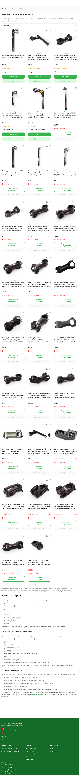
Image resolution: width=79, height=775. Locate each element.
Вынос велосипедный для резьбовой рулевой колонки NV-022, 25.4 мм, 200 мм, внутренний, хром (65, 173)
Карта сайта (16, 737)
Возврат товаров (31, 754)
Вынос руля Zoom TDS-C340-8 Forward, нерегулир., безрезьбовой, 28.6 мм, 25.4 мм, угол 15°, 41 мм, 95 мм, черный (64, 395)
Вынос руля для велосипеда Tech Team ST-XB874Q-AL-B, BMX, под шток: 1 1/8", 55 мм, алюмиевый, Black (13, 507)
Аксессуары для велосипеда (10, 751)
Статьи (52, 757)
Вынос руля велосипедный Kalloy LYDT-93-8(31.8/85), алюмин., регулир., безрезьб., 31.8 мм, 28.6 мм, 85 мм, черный (39, 395)
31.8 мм (15, 18)
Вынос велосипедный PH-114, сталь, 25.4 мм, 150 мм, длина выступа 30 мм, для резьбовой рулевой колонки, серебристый (12, 115)
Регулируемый (12, 21)
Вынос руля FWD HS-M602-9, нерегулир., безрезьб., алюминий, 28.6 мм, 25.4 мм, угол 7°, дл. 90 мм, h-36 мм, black (13, 395)
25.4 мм (9, 18)
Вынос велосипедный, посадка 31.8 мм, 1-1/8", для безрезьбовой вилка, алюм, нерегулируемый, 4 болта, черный (65, 57)
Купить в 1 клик (13, 81)
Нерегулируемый (67, 18)
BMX (45, 18)
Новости (52, 751)
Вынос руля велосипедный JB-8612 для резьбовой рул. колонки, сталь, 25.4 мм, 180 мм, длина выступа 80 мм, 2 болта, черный (39, 451)
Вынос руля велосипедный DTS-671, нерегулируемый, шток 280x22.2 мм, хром (12, 173)
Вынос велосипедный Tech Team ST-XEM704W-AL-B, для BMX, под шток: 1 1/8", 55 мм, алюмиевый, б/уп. (39, 507)
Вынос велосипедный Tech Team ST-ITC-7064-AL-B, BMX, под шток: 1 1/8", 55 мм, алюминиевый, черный (65, 451)
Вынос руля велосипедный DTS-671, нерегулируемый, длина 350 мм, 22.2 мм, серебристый (65, 115)
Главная (3, 8)
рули (49, 694)
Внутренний (58, 18)
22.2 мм (3, 18)
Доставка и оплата (31, 748)
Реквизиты (29, 759)
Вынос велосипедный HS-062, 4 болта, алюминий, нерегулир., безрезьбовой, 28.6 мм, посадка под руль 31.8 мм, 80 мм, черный (65, 284)
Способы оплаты (31, 751)
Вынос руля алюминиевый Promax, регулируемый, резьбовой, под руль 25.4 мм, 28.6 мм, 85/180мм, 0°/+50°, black (39, 115)
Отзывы (52, 754)
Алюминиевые (23, 18)
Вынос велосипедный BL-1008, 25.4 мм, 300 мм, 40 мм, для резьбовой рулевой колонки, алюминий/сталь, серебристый (38, 173)
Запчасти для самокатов (9, 748)
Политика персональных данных (6, 737)
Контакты (29, 757)
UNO (41, 18)
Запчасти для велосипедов (9, 754)
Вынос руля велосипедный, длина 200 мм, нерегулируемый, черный (13, 56)
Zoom (38, 18)
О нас (52, 748)
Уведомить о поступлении (66, 133)
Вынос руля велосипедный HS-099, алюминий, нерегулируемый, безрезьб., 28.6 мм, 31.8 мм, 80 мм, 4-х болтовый (13, 340)
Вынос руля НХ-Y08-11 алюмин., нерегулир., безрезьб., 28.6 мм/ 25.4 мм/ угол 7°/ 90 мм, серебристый (12, 451)
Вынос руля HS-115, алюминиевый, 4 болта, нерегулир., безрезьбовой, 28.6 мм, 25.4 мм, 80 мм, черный (38, 340)
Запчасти (13, 8)
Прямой (50, 18)
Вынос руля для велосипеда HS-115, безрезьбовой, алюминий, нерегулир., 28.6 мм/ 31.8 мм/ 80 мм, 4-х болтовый (64, 340)
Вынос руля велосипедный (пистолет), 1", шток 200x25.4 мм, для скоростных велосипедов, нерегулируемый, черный (39, 57)
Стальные (32, 18)
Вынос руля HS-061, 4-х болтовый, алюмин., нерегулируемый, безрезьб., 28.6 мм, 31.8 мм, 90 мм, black (39, 284)
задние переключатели (39, 694)
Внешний (4, 21)
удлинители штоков (17, 694)
